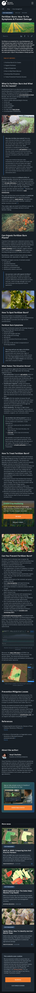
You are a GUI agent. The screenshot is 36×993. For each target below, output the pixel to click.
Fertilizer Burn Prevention (12, 74)
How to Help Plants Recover (13, 71)
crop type (10, 432)
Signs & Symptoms (10, 68)
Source (6, 730)
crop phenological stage (26, 95)
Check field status (18, 807)
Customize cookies (18, 985)
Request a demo (18, 522)
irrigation (18, 250)
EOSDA (7, 3)
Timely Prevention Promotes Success (15, 77)
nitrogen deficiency (11, 183)
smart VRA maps (15, 652)
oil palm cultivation (20, 445)
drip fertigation (12, 583)
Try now (18, 516)
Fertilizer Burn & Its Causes (13, 62)
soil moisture (23, 149)
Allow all (18, 980)
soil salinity (23, 374)
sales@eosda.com (25, 714)
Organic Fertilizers (10, 65)
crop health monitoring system (12, 615)
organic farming (7, 248)
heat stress (15, 109)
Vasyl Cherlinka (15, 755)
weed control (19, 199)
